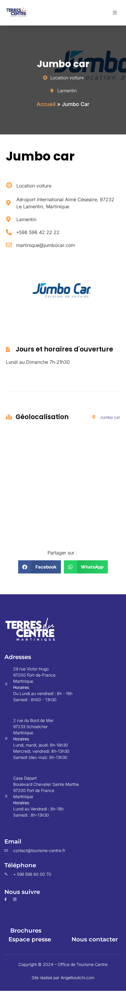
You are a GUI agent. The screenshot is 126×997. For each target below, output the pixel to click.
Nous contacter (94, 939)
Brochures (25, 930)
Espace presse (29, 939)
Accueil (46, 104)
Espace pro (78, 930)
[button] (115, 12)
